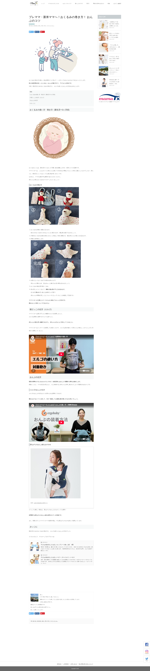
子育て (88, 3)
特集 (109, 3)
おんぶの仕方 (34, 100)
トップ (43, 3)
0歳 (29, 25)
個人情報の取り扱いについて (86, 664)
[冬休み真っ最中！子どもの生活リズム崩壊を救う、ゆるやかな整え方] (103, 82)
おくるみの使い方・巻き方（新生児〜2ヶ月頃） (43, 94)
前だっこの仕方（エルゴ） (37, 97)
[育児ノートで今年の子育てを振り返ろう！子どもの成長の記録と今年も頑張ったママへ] (103, 36)
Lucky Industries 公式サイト (41, 503)
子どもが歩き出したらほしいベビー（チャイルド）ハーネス (58, 557)
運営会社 (59, 664)
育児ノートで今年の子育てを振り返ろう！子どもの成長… (114, 35)
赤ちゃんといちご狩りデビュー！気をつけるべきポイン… (114, 70)
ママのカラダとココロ (53, 3)
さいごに (32, 103)
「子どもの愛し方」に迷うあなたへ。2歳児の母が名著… (114, 47)
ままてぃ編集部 (117, 3)
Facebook (147, 646)
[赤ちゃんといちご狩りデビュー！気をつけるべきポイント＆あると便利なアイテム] (103, 70)
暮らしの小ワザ (79, 3)
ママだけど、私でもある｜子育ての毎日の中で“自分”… (114, 58)
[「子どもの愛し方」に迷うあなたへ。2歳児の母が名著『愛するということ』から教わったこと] (103, 47)
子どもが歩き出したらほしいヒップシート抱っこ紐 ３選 (57, 544)
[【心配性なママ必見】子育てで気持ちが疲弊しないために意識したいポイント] (103, 24)
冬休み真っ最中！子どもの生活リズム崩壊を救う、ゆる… (114, 81)
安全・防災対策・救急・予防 (37, 25)
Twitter (147, 660)
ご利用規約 (66, 664)
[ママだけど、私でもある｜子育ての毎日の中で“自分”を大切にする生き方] (103, 59)
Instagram (147, 653)
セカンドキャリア (67, 3)
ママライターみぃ (50, 25)
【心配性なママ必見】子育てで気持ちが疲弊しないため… (114, 23)
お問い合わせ (73, 664)
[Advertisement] (61, 577)
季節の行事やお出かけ (98, 3)
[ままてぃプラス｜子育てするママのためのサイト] (34, 3)
